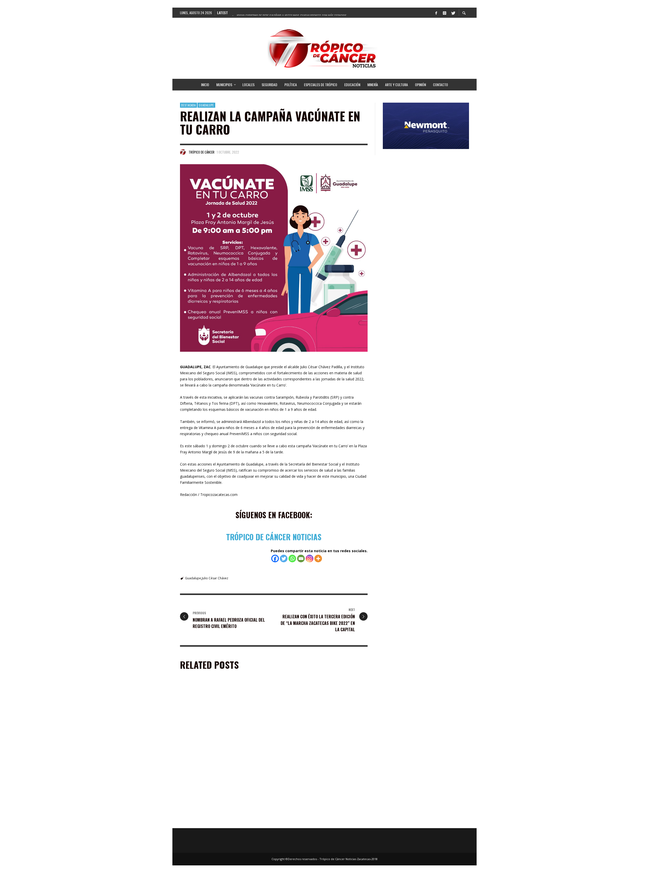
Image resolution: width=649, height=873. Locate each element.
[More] (318, 558)
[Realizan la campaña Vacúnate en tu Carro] (274, 258)
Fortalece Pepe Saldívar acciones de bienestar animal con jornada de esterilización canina (318, 750)
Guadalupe (206, 105)
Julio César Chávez (215, 578)
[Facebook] (436, 13)
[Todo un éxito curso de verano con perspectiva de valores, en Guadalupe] (217, 788)
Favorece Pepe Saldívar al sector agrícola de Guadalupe (318, 820)
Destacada (188, 105)
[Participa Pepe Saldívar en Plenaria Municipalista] (217, 717)
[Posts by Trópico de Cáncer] (183, 152)
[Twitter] (453, 13)
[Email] (301, 558)
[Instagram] (444, 13)
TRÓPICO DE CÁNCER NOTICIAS (273, 537)
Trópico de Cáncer (201, 152)
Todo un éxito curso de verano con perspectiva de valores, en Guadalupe (224, 820)
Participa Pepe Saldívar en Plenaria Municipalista (223, 747)
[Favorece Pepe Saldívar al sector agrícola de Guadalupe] (314, 788)
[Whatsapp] (292, 558)
